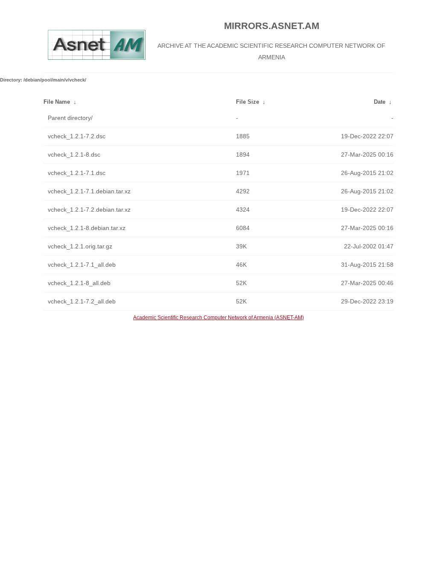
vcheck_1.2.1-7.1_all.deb (82, 264)
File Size (247, 102)
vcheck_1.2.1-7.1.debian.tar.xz (89, 191)
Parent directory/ (70, 117)
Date (379, 102)
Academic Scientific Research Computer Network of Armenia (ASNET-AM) (218, 318)
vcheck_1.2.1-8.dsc (74, 154)
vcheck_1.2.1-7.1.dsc (76, 172)
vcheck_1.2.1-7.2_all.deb (82, 301)
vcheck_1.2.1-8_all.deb (79, 283)
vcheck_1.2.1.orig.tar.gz (80, 246)
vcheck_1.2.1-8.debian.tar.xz (86, 227)
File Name (57, 102)
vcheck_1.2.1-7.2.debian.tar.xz (89, 209)
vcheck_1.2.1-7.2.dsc (76, 136)
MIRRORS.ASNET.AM (271, 25)
